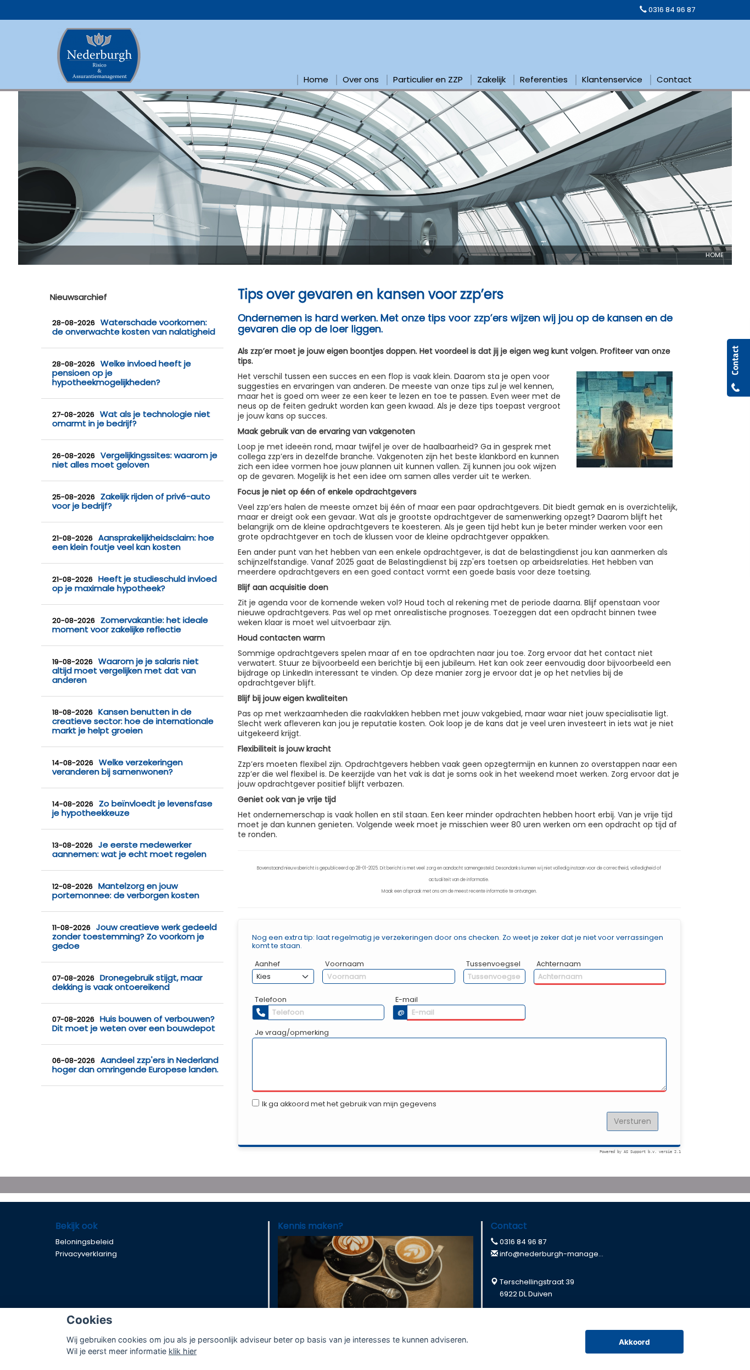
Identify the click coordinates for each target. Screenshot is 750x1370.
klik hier (183, 1351)
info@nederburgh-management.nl (562, 1254)
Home (715, 254)
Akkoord (634, 1342)
